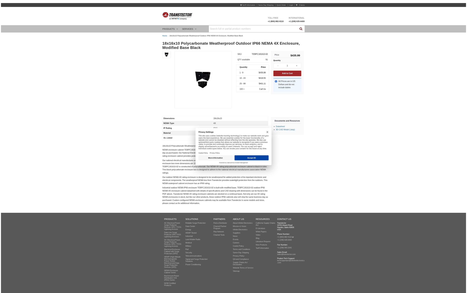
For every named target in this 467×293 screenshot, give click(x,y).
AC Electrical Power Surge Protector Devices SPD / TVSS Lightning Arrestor (172, 226)
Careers (236, 243)
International (297, 19)
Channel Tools (219, 235)
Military (188, 246)
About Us (238, 219)
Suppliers (236, 233)
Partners (219, 219)
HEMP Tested (191, 233)
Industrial (189, 236)
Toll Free (276, 19)
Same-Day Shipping (241, 252)
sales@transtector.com (286, 254)
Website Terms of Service (243, 268)
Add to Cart (287, 73)
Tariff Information (249, 5)
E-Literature (260, 228)
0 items (302, 5)
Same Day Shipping (266, 5)
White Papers (261, 232)
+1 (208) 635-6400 (284, 240)
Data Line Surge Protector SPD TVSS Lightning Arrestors (172, 234)
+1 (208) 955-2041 (284, 248)
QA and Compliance (241, 259)
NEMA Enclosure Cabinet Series (171, 271)
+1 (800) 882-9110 (284, 237)
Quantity (277, 60)
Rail (187, 249)
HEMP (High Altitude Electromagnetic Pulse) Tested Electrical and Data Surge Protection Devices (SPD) (172, 262)
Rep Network (218, 232)
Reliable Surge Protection (195, 223)
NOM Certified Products (170, 284)
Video (258, 235)
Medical (188, 243)
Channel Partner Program (219, 227)
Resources (263, 219)
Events (235, 239)
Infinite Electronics (240, 229)
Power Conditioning (193, 264)
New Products (261, 245)
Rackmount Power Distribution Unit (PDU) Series (171, 278)
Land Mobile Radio (192, 239)
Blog (257, 238)
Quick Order (281, 5)
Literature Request (263, 241)
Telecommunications (193, 256)
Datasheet (280, 126)
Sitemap (236, 271)
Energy (188, 229)
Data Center (190, 226)
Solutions (191, 219)
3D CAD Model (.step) (285, 130)
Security (188, 252)
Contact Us (284, 219)
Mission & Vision (239, 226)
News (235, 236)
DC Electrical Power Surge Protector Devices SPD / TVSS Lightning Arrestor (172, 243)
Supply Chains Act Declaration (240, 263)
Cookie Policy (238, 246)
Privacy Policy (238, 256)
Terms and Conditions (241, 249)
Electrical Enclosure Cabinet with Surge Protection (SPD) (172, 251)
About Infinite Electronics (242, 223)
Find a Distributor (220, 223)
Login (291, 5)
